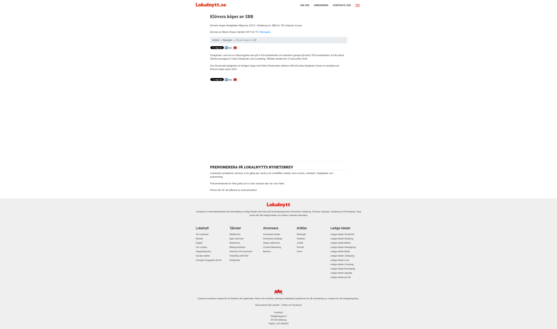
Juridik (300, 243)
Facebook (297, 305)
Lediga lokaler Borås (340, 251)
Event (299, 251)
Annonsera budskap (272, 238)
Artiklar (215, 40)
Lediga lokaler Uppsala (341, 273)
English (199, 243)
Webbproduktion (237, 247)
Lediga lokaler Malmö (340, 243)
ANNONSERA (321, 5)
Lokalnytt (202, 228)
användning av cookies (324, 298)
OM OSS (304, 5)
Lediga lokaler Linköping (342, 264)
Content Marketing (272, 247)
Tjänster (235, 228)
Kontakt (199, 238)
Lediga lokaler (340, 228)
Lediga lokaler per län (340, 277)
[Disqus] (278, 121)
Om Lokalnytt (202, 234)
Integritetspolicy (203, 251)
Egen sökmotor (236, 238)
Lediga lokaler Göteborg (341, 238)
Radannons (234, 243)
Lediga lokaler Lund (339, 260)
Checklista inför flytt (238, 255)
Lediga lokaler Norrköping (342, 268)
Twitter (284, 305)
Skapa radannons (271, 243)
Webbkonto (234, 234)
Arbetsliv (301, 238)
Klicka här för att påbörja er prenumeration (233, 190)
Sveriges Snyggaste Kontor (209, 260)
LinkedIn (275, 305)
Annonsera (270, 228)
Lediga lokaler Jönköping (342, 255)
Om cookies (201, 247)
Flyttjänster (234, 260)
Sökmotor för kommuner (240, 251)
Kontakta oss (342, 5)
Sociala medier (203, 255)
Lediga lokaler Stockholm (342, 234)
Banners (267, 251)
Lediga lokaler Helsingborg (343, 247)
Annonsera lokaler (271, 234)
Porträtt (300, 247)
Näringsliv (265, 32)
